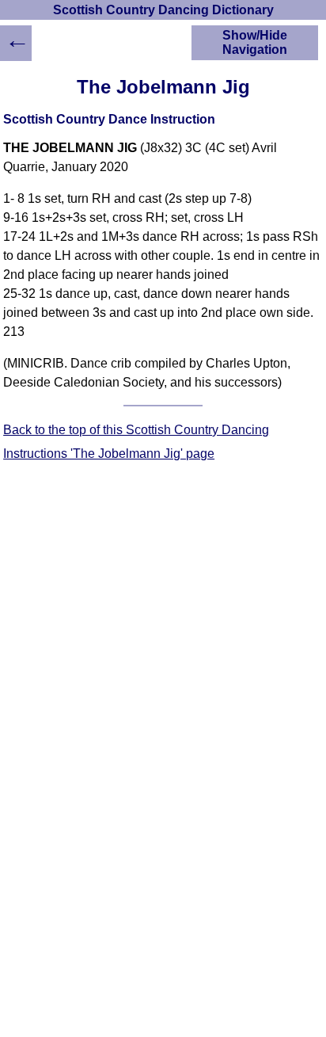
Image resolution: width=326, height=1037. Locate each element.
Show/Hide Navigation (254, 42)
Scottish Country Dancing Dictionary (163, 10)
